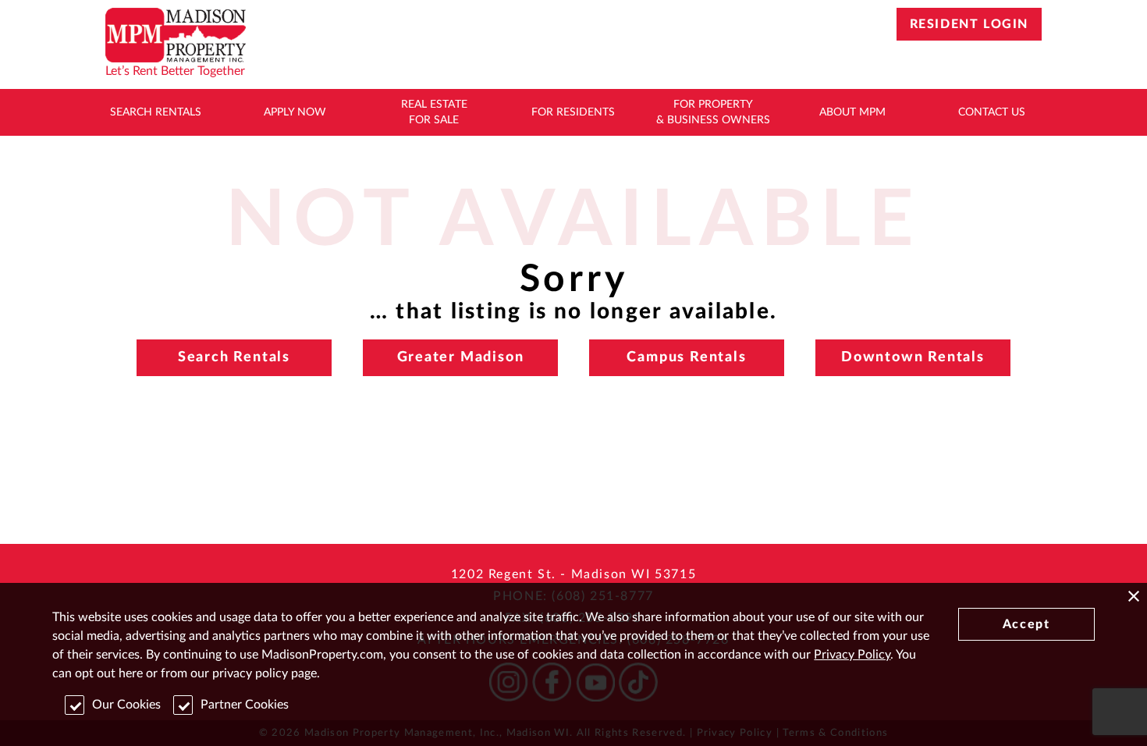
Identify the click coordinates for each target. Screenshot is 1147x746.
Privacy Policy (852, 654)
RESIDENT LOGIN (969, 24)
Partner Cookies (245, 704)
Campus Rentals (686, 357)
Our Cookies (126, 704)
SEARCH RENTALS (155, 112)
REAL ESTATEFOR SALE (434, 112)
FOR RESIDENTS (573, 112)
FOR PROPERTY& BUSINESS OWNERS (713, 112)
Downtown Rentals (913, 357)
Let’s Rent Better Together (175, 71)
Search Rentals (234, 357)
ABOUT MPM (852, 112)
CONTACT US (991, 112)
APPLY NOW (295, 112)
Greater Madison (460, 357)
